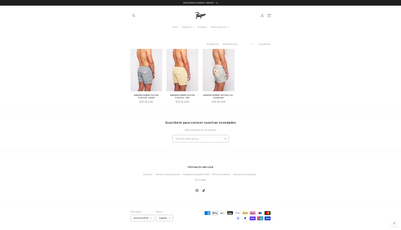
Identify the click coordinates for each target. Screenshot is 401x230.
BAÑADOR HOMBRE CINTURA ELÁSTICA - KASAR (146, 96)
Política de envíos (221, 174)
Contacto (148, 174)
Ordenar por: (213, 44)
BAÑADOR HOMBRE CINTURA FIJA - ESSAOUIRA (218, 96)
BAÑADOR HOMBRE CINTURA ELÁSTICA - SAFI (182, 96)
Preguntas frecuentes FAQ (196, 174)
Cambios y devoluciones (167, 174)
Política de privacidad (244, 174)
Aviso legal (200, 179)
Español (163, 218)
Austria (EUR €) (141, 218)
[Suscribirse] (224, 138)
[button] (133, 15)
